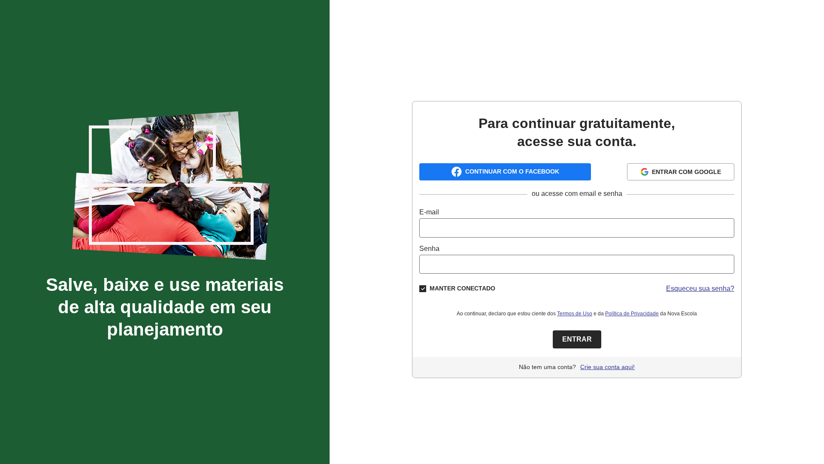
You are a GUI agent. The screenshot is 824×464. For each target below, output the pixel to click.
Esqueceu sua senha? (700, 288)
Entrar (577, 339)
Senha (429, 248)
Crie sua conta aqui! (607, 366)
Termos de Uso (574, 314)
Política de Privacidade (632, 314)
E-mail (429, 212)
